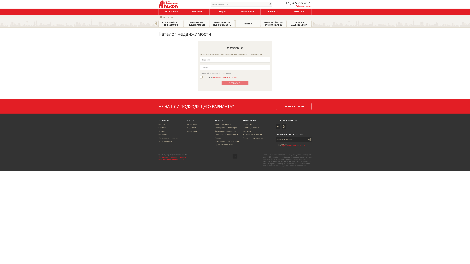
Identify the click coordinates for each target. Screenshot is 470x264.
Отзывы (162, 131)
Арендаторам (192, 131)
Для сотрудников (165, 141)
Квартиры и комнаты (223, 124)
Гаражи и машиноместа (224, 145)
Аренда (218, 138)
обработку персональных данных (225, 77)
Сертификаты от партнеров (170, 138)
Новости (162, 124)
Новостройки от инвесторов (226, 127)
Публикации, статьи (251, 127)
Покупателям (192, 124)
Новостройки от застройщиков (227, 141)
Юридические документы (253, 138)
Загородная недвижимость (225, 131)
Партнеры (163, 134)
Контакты (247, 131)
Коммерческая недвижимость (226, 134)
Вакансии (162, 127)
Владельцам (191, 127)
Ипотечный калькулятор (252, 134)
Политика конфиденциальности (171, 159)
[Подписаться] (309, 139)
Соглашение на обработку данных (172, 157)
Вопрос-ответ (248, 124)
